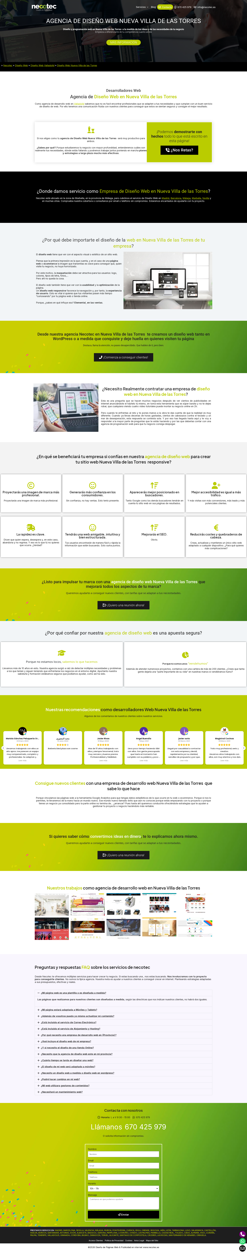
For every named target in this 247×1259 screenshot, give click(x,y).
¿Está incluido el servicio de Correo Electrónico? (68, 1022)
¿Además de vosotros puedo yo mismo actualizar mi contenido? (77, 1016)
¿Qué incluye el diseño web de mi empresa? (66, 1041)
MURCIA (107, 1230)
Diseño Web (21, 65)
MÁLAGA (99, 1230)
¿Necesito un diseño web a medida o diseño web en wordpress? (77, 1073)
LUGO (187, 1230)
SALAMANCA (197, 1230)
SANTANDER (53, 1233)
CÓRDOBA (76, 1235)
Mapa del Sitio (152, 1240)
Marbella (196, 198)
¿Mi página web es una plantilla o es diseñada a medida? (73, 993)
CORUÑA (210, 1233)
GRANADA (65, 1235)
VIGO (202, 1233)
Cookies (128, 1240)
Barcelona (176, 198)
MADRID (58, 1230)
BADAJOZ (92, 1233)
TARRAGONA (178, 1230)
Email (91, 1160)
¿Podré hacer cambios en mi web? (60, 1079)
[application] (147, 7)
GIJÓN (73, 1233)
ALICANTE (114, 1235)
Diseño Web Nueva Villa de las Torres (77, 65)
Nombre (92, 1149)
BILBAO (85, 1235)
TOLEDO (179, 1233)
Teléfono (92, 1172)
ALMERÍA (195, 1233)
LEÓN (168, 1230)
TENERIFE (42, 1235)
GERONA (102, 1233)
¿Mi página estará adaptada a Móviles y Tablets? (69, 1009)
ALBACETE (82, 1233)
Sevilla (205, 198)
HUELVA (33, 1233)
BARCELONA (69, 1230)
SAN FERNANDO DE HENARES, (182, 1235)
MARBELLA (156, 1233)
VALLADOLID (53, 1235)
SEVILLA (80, 1230)
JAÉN (162, 1230)
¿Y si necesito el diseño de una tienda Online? (67, 1047)
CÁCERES (151, 1235)
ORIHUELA (201, 1235)
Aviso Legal (139, 1240)
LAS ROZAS (162, 1235)
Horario (92, 1183)
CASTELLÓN (210, 1230)
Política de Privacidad (114, 1240)
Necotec (7, 65)
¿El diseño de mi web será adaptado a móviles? (68, 1066)
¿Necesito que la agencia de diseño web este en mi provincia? (76, 1054)
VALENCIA (89, 1230)
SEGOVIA (154, 1230)
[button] (244, 748)
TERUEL (104, 1235)
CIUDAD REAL (168, 1233)
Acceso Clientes (96, 1240)
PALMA (33, 1235)
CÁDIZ (187, 1233)
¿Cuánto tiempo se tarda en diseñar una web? (67, 1060)
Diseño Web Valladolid (42, 65)
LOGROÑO (123, 1233)
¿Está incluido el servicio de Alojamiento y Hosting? (70, 1028)
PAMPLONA (112, 1233)
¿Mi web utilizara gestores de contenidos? (65, 1085)
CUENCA (130, 1230)
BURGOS (42, 1233)
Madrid (165, 198)
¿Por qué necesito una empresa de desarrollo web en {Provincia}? (78, 1035)
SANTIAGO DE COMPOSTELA (133, 1235)
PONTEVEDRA (118, 1230)
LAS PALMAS (144, 1233)
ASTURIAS (64, 1233)
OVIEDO (133, 1233)
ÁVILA (138, 1230)
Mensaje (92, 1195)
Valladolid (78, 103)
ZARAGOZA (95, 1235)
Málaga (187, 198)
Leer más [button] (63, 761)
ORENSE (145, 1230)
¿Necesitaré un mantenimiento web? (62, 1092)
